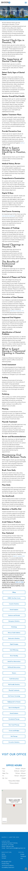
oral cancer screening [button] (8, 216)
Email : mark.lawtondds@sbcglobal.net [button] (13, 848)
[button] (18, 2)
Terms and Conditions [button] (7, 865)
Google (22, 854)
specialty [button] (7, 19)
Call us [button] (23, 143)
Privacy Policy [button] (5, 863)
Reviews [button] (4, 856)
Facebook (23, 856)
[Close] (21, 799)
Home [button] (3, 19)
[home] (6, 2)
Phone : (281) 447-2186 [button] (8, 846)
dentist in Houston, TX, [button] (17, 311)
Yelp (21, 858)
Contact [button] (4, 858)
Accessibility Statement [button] (8, 867)
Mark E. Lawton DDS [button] (19, 556)
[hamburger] (26, 2)
